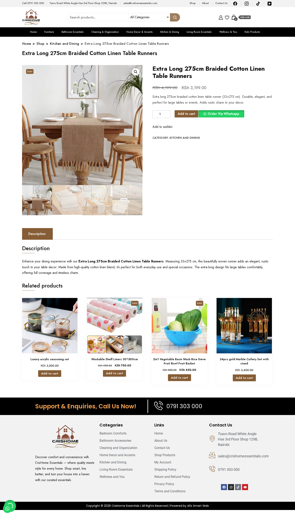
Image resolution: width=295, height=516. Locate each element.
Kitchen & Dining (169, 32)
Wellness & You (228, 32)
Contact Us (221, 3)
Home (33, 32)
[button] (135, 71)
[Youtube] (245, 487)
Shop (192, 3)
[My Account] (221, 17)
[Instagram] (231, 487)
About (205, 3)
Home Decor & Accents (139, 32)
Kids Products (252, 32)
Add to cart (186, 113)
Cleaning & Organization (105, 32)
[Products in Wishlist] (227, 17)
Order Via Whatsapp (223, 113)
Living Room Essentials (199, 32)
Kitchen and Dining (185, 138)
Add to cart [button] (49, 373)
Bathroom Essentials (73, 32)
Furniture (49, 32)
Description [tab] (37, 233)
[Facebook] (224, 487)
